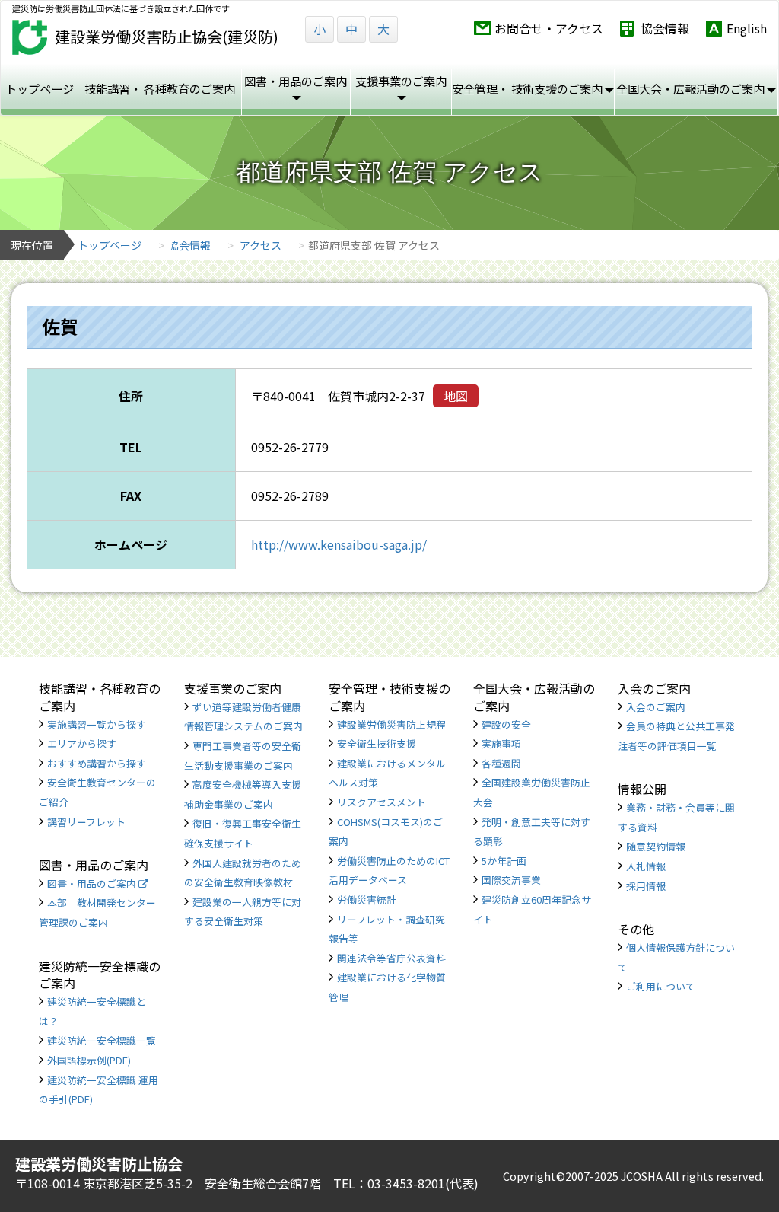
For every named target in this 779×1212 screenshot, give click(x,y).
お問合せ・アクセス (548, 28)
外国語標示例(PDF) (89, 1060)
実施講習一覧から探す (96, 724)
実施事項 (501, 743)
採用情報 (646, 886)
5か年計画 (504, 860)
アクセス (260, 245)
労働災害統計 (366, 899)
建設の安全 (506, 724)
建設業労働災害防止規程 (391, 724)
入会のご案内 (655, 707)
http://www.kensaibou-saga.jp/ (339, 544)
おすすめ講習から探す (96, 763)
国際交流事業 (511, 879)
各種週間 (501, 763)
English (747, 28)
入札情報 (646, 866)
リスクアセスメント (381, 802)
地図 (456, 396)
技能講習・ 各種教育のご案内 (159, 88)
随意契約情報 (655, 846)
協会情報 (665, 28)
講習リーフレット (86, 822)
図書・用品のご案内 (92, 883)
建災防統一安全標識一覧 (101, 1040)
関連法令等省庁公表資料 (391, 958)
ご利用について (660, 986)
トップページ (39, 88)
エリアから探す (81, 743)
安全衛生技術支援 (376, 743)
